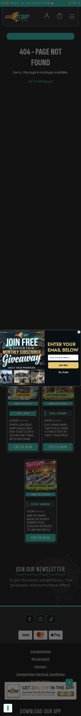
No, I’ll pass (63, 372)
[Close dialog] (79, 332)
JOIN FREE (63, 365)
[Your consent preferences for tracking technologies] (8, 708)
